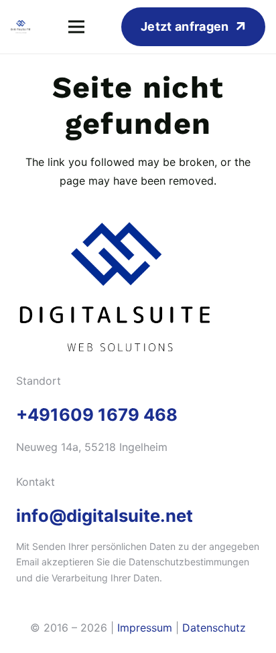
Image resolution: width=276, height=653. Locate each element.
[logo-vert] (21, 26)
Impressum (144, 627)
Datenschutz (214, 627)
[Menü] (76, 26)
